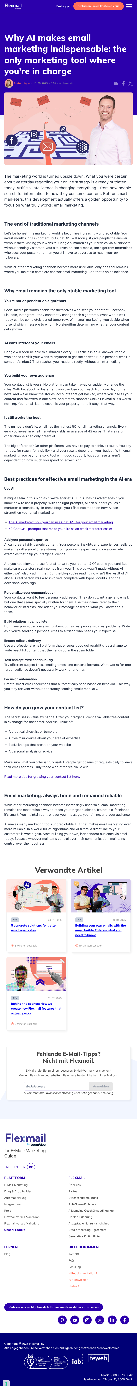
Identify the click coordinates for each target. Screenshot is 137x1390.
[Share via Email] (116, 81)
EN (16, 1167)
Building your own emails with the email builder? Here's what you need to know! (100, 930)
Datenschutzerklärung (83, 1198)
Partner (73, 1191)
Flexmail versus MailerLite (21, 1223)
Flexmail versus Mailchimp (22, 1217)
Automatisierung (15, 1198)
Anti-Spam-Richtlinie (82, 1204)
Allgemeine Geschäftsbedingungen (91, 1210)
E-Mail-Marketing (16, 1185)
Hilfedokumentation (81, 1273)
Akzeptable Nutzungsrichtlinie (88, 1223)
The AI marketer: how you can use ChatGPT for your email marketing (61, 522)
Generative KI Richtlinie (84, 1236)
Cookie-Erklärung (80, 1217)
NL (8, 1167)
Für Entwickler (78, 1279)
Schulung (74, 1267)
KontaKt (73, 1254)
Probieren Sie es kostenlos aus (99, 6)
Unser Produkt (14, 1230)
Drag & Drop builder (17, 1191)
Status (72, 1286)
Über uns (74, 1185)
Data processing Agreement (87, 1230)
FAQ (71, 1260)
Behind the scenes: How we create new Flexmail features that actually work (36, 1008)
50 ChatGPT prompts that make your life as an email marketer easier (60, 529)
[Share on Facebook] (123, 81)
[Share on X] (130, 81)
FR (23, 1167)
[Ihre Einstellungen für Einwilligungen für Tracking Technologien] (6, 1383)
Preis (7, 1210)
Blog (7, 1254)
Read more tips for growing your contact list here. (42, 776)
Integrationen (13, 1204)
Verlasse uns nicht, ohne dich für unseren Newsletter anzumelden (54, 1307)
